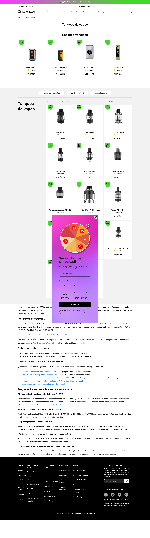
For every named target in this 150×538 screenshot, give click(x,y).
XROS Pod (21, 494)
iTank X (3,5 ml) (89, 171)
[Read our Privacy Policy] (90, 297)
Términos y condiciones (63, 488)
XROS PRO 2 (22, 475)
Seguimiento (48, 477)
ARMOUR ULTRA (21, 488)
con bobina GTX (77, 93)
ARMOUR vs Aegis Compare (78, 491)
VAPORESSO (70, 513)
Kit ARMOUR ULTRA (50, 335)
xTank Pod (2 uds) (118, 171)
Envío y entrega (49, 486)
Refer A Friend (31, 489)
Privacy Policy (48, 501)
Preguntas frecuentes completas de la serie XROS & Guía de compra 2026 (52, 381)
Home (20, 17)
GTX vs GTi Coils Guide (80, 485)
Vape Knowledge (64, 470)
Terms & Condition (50, 496)
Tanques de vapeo (29, 17)
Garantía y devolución (51, 482)
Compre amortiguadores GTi (29, 335)
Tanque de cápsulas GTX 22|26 (60, 210)
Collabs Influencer (33, 494)
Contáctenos (48, 472)
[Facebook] (106, 495)
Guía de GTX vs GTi (54, 405)
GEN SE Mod (118, 68)
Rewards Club (31, 472)
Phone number (64, 281)
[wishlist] (124, 11)
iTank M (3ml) (60, 171)
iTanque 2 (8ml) (118, 132)
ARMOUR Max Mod (32, 68)
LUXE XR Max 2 (22, 481)
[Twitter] (119, 495)
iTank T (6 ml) (65, 335)
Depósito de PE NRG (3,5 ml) (118, 249)
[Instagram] (113, 495)
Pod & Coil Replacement (80, 497)
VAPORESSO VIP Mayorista (32, 500)
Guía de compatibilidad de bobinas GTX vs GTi (40, 372)
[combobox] (63, 285)
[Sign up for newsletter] (126, 481)
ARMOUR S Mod (61, 68)
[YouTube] (126, 495)
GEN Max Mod (89, 68)
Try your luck (75, 304)
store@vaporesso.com (29, 6)
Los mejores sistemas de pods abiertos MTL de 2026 (43, 384)
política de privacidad (62, 481)
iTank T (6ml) (60, 132)
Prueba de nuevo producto (32, 478)
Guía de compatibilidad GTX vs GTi (47, 343)
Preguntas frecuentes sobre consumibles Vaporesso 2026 (46, 378)
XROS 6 (20, 470)
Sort (110, 102)
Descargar (47, 491)
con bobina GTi (101, 93)
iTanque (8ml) (89, 132)
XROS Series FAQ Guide (80, 475)
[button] (114, 11)
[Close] (95, 217)
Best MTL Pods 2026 (79, 480)
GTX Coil (20, 499)
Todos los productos (51, 93)
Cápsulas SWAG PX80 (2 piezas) (89, 210)
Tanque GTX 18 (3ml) (118, 210)
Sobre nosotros (64, 475)
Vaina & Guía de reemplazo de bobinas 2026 (40, 375)
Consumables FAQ (79, 470)
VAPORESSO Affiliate (34, 484)
